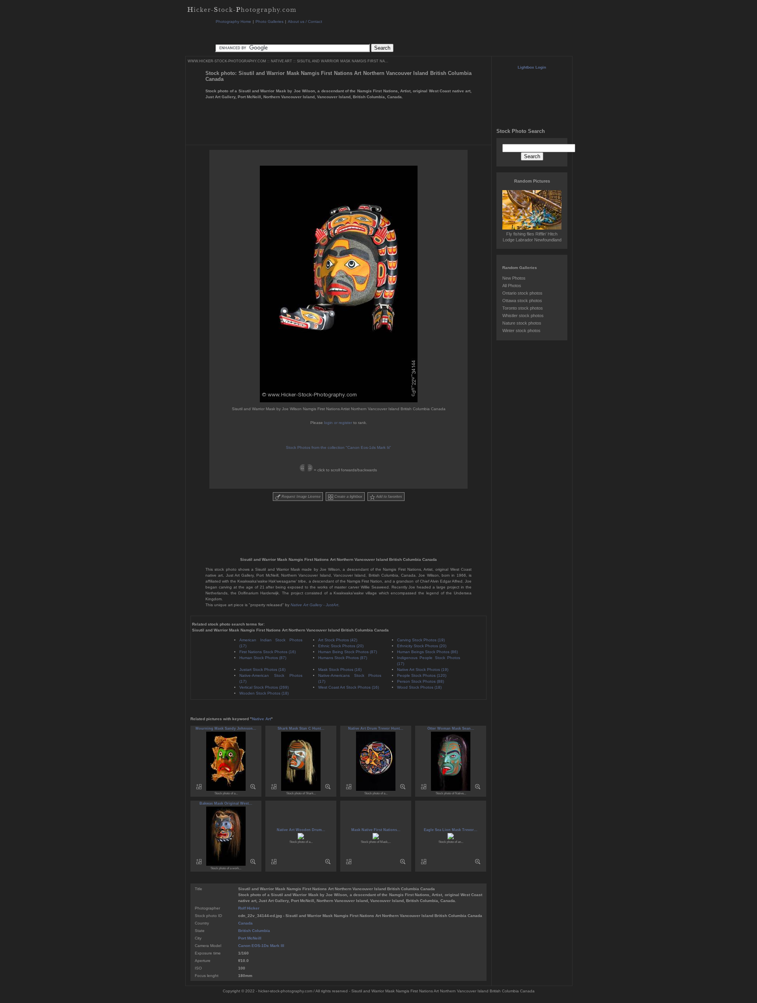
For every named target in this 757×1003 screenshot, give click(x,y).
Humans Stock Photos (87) (342, 658)
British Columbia (254, 930)
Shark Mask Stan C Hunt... (301, 728)
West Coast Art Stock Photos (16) (348, 687)
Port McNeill (249, 938)
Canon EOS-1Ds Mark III (261, 945)
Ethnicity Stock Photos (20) (421, 646)
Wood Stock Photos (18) (419, 687)
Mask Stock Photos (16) (340, 669)
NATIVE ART (281, 61)
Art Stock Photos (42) (337, 640)
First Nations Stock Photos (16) (267, 652)
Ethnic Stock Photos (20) (341, 646)
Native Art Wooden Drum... (301, 830)
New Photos (514, 278)
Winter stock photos (521, 330)
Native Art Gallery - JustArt (314, 605)
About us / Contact (305, 21)
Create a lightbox (347, 497)
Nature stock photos (521, 323)
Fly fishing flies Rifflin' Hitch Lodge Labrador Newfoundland (532, 237)
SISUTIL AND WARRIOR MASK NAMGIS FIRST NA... (342, 61)
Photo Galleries (269, 21)
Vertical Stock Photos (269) (264, 687)
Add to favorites (388, 497)
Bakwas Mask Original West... (226, 803)
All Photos (511, 285)
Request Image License (300, 497)
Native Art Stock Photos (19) (422, 669)
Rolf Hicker (248, 908)
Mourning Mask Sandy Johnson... (226, 728)
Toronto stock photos (522, 308)
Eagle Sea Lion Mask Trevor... (450, 830)
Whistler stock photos (523, 315)
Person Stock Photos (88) (420, 681)
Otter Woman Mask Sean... (450, 728)
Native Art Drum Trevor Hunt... (375, 728)
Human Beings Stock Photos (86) (427, 652)
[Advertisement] (358, 33)
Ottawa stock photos (522, 300)
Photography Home (233, 21)
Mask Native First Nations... (376, 830)
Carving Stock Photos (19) (421, 640)
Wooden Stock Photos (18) (264, 693)
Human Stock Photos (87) (262, 658)
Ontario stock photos (522, 293)
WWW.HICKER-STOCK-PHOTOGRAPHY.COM (227, 61)
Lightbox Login (532, 67)
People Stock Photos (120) (421, 675)
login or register (338, 422)
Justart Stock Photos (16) (262, 669)
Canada (245, 923)
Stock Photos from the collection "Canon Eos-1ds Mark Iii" (338, 447)
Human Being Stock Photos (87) (347, 652)
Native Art (261, 719)
